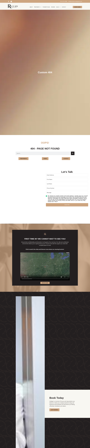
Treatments (37, 7)
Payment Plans (46, 7)
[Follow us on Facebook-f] (8, 1)
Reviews (53, 7)
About (31, 7)
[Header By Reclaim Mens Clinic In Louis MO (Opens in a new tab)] (13, 6)
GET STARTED (54, 410)
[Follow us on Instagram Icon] (11, 1)
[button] (67, 198)
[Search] (72, 153)
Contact (64, 7)
